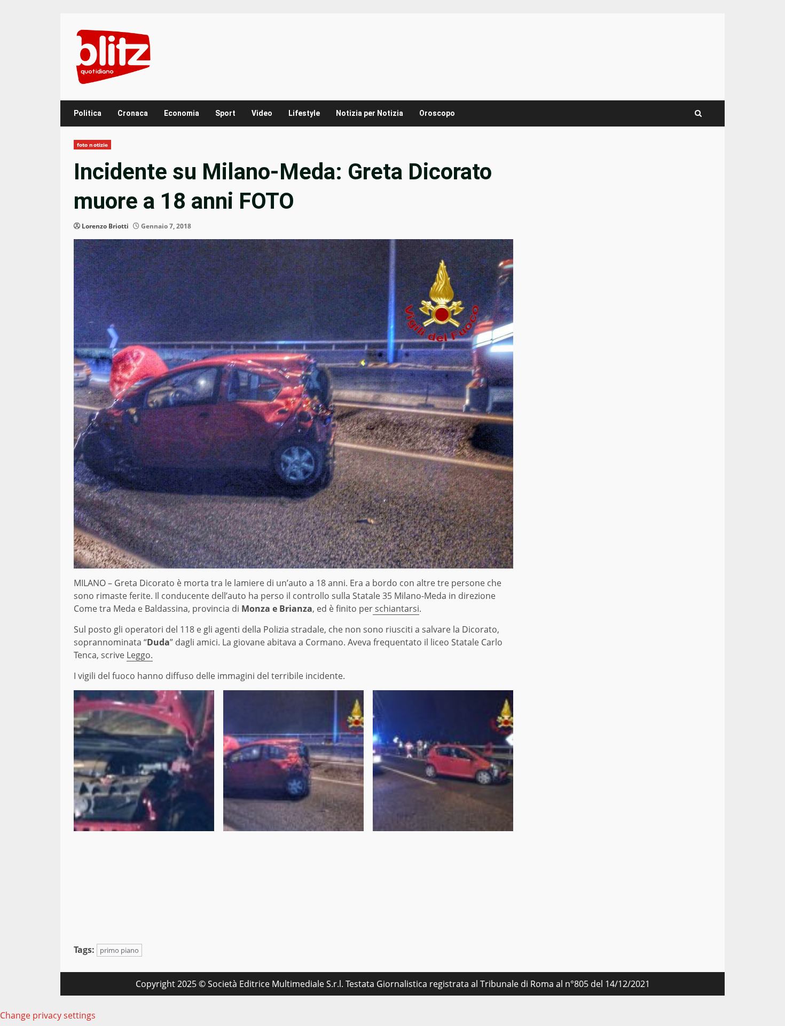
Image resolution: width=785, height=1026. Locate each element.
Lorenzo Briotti (105, 226)
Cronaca (132, 113)
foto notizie (92, 144)
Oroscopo (437, 113)
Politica (87, 113)
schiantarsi (396, 608)
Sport (225, 113)
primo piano (119, 950)
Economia (181, 113)
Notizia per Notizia (369, 113)
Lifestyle (304, 113)
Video (262, 113)
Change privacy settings (48, 1015)
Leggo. (140, 655)
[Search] (698, 113)
